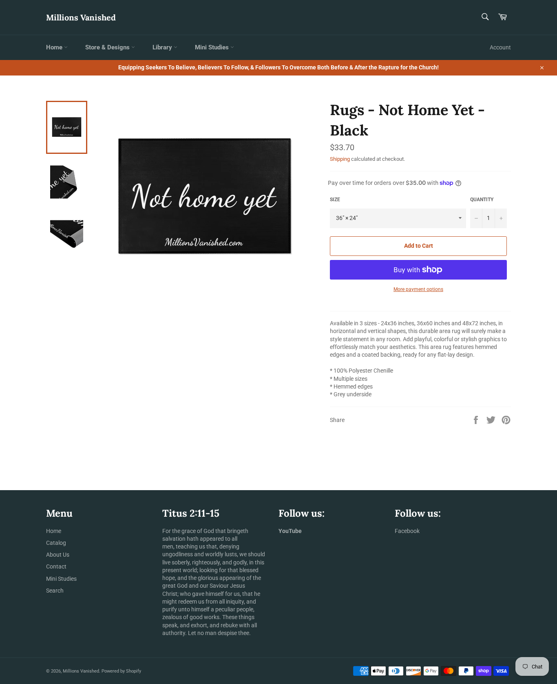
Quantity (481, 199)
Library (163, 47)
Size (335, 199)
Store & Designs (108, 47)
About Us (57, 554)
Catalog (56, 543)
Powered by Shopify (121, 671)
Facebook (407, 531)
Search (55, 590)
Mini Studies (212, 47)
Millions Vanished (81, 17)
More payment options (418, 289)
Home (55, 47)
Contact (56, 566)
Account (500, 47)
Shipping (340, 159)
